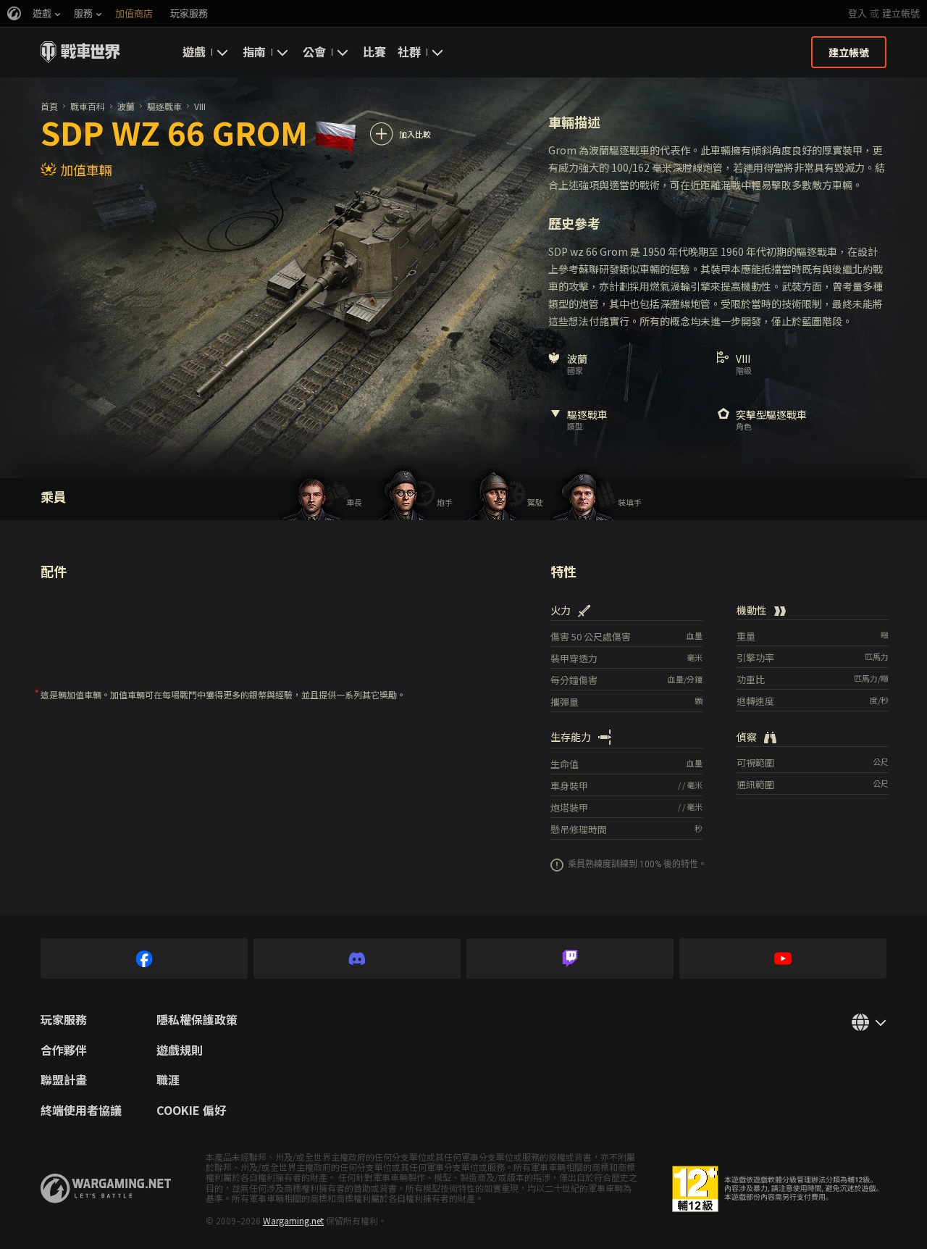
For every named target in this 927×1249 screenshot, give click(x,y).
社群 (409, 51)
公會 (314, 51)
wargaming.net (106, 1188)
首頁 (49, 106)
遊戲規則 (179, 1050)
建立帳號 (901, 13)
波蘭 (126, 106)
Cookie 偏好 (191, 1110)
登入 (857, 13)
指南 (254, 51)
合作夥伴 (64, 1050)
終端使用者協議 (81, 1110)
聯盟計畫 (64, 1080)
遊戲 (194, 51)
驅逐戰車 (164, 106)
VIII (200, 106)
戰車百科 (87, 106)
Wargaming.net (293, 1220)
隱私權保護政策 (197, 1020)
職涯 (168, 1080)
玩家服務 (64, 1020)
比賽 (374, 51)
